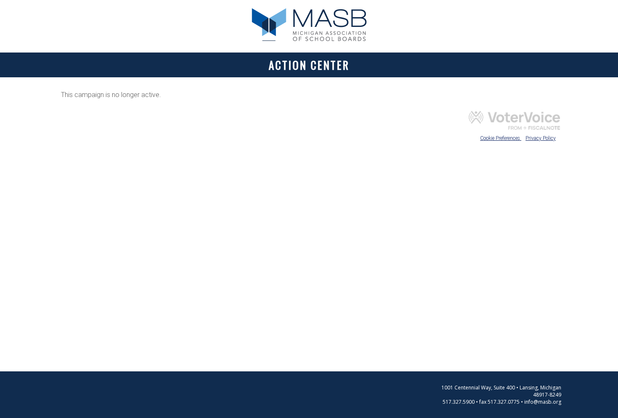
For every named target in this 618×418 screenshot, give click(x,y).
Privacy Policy (541, 138)
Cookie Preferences (500, 138)
